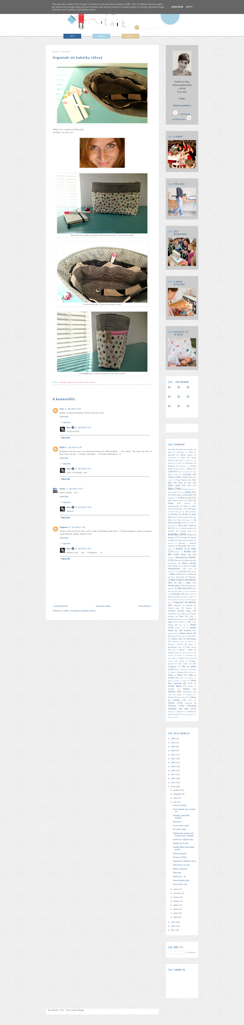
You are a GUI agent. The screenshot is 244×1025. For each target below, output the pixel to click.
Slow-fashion (172, 658)
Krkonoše (177, 560)
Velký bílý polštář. (175, 694)
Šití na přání (90, 382)
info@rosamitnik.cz (182, 105)
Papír (181, 616)
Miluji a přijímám (180, 869)
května (176, 901)
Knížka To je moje (186, 548)
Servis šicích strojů (184, 653)
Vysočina (188, 703)
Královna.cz (177, 822)
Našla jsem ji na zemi (181, 865)
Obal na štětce (188, 597)
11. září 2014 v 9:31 (83, 469)
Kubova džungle (189, 563)
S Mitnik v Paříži (185, 650)
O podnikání (175, 594)
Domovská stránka (103, 606)
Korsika (170, 557)
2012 (173, 926)
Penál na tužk (181, 619)
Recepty (182, 636)
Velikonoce (187, 692)
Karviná (170, 543)
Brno (190, 469)
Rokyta (190, 641)
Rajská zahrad (172, 633)
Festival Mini (177, 501)
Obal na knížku (174, 597)
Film (190, 500)
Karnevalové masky (186, 540)
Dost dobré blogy (174, 495)
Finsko (170, 503)
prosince (177, 790)
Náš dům (182, 588)
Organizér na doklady (183, 605)
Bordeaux (182, 466)
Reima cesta (177, 639)
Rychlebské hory (174, 647)
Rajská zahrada (186, 633)
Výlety (171, 703)
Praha (193, 624)
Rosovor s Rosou (175, 644)
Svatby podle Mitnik (176, 661)
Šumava (181, 672)
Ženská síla (179, 714)
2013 (173, 922)
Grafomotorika (173, 506)
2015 (173, 783)
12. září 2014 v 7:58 (77, 527)
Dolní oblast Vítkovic (175, 492)
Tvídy (190, 683)
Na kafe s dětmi (182, 583)
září (175, 802)
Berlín (179, 463)
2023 (173, 751)
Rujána (190, 644)
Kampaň (190, 535)
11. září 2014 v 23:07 (74, 489)
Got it (189, 7)
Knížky (177, 552)
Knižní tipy (186, 554)
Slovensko (189, 655)
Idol (179, 520)
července (177, 893)
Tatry (185, 680)
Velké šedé (177, 873)
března (176, 909)
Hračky (174, 514)
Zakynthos (180, 711)
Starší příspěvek (144, 606)
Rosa (69, 427)
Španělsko (192, 669)
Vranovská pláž (182, 697)
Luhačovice (172, 571)
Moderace (192, 577)
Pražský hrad (180, 628)
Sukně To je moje (186, 658)
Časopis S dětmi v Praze (178, 477)
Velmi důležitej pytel (181, 880)
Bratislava (181, 469)
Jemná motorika (187, 528)
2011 (173, 930)
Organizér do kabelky (75, 382)
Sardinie (171, 653)
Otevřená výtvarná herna (179, 611)
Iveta (62, 409)
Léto (190, 569)
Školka (183, 669)
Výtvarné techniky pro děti (182, 707)
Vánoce (172, 691)
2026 (173, 739)
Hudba (174, 517)
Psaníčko (187, 630)
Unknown (64, 527)
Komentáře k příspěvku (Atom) (82, 611)
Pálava (183, 614)
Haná (186, 506)
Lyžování (182, 571)
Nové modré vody (180, 884)
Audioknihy (172, 458)
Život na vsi (172, 717)
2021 (173, 759)
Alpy (170, 452)
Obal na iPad (189, 594)
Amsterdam (180, 452)
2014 (173, 787)
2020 (173, 763)
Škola (176, 669)
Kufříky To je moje (179, 566)
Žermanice (190, 714)
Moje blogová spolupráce (183, 579)
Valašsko (171, 689)
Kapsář (185, 538)
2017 (173, 775)
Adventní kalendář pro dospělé (180, 449)
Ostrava (189, 608)
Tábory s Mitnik (175, 675)
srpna (175, 889)
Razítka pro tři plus (180, 843)
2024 (173, 747)
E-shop (181, 497)
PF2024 (181, 622)
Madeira (193, 571)
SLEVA (179, 655)
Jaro (176, 528)
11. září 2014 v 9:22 (83, 427)
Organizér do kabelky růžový (184, 861)
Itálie (187, 520)
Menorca (183, 574)
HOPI (62, 447)
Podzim (171, 625)
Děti (170, 488)
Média (172, 574)
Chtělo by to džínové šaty (183, 839)
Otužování (172, 614)
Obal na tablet (172, 599)
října (175, 798)
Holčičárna (192, 509)
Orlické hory (173, 608)
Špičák (172, 672)
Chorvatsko (183, 517)
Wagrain (170, 711)
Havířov (180, 509)
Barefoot (171, 463)
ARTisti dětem (186, 455)
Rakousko (172, 636)
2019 (173, 766)
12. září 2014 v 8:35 (83, 549)
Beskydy (171, 466)
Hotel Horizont (176, 512)
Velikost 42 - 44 (179, 876)
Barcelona (190, 460)
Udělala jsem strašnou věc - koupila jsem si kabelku (184, 834)
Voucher (171, 697)
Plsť (189, 622)
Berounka (189, 463)
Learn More (177, 7)
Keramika (182, 546)
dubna (176, 905)
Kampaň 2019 (173, 538)
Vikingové (189, 694)
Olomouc (183, 599)
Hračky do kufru (189, 514)
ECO (194, 498)
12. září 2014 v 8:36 (83, 507)
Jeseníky (171, 531)
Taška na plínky (173, 680)
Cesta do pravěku (184, 471)
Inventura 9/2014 (180, 857)
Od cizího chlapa (179, 829)
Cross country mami (181, 825)
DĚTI (72, 36)
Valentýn (186, 689)
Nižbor (180, 591)
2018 (173, 771)
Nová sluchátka (191, 591)
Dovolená (188, 495)
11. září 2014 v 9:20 (73, 409)
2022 (173, 755)
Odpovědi (66, 422)
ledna (175, 917)
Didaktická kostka (188, 489)
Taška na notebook (186, 678)
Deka (189, 485)
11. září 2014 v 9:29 (74, 447)
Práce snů (182, 625)
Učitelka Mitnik (174, 686)
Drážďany (171, 498)
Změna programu (180, 853)
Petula (62, 489)
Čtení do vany (184, 483)
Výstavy (172, 705)
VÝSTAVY (130, 36)
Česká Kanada (181, 480)
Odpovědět (64, 417)
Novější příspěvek (61, 606)
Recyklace (192, 636)
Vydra (190, 700)
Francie (187, 503)
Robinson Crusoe (178, 641)
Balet (180, 460)
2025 (173, 743)
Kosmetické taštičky (186, 557)
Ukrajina (190, 686)
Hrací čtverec (191, 512)
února (175, 913)
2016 (173, 778)
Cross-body (186, 474)
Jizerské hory (185, 531)
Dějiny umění (174, 485)
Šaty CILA (183, 664)
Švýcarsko (190, 672)
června (176, 897)
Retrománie (191, 639)
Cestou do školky (180, 805)
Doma (188, 492)
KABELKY (101, 36)
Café (170, 471)
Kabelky (63, 382)
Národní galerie (174, 586)
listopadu (177, 794)
